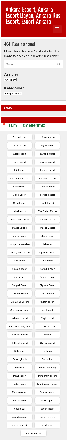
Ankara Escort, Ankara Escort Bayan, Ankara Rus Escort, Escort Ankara (32, 15)
